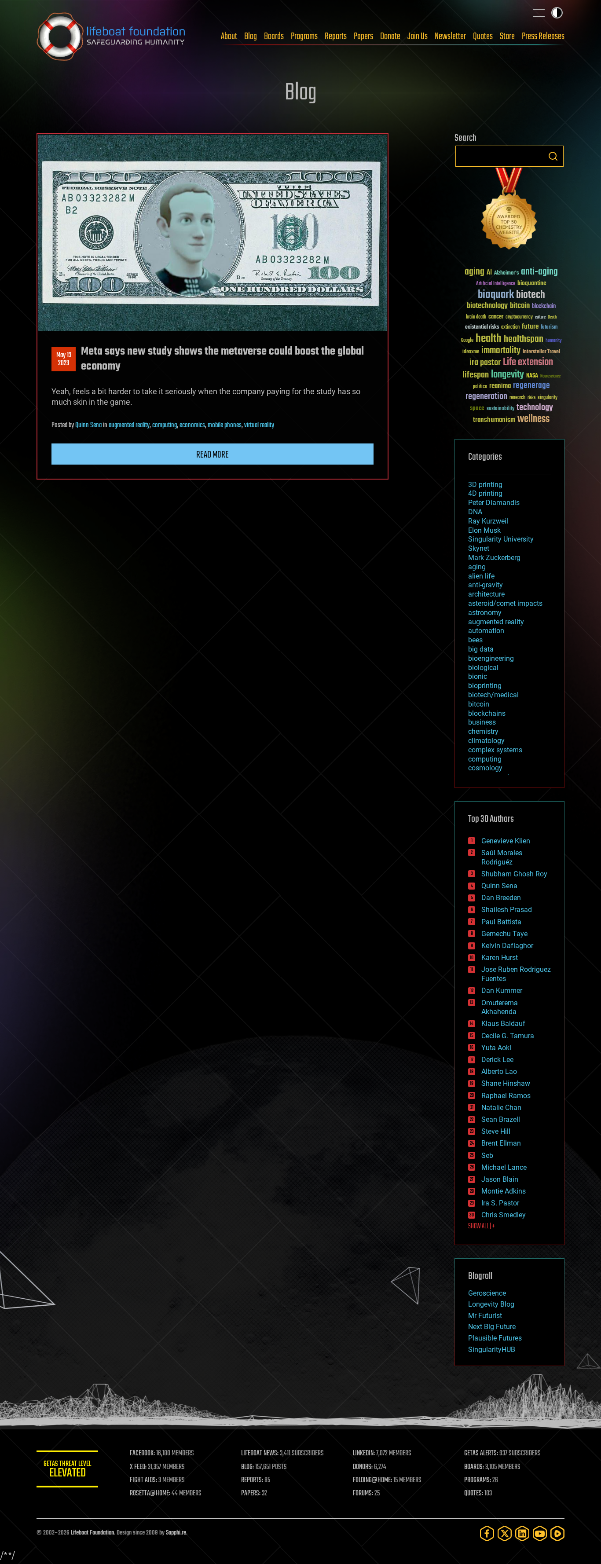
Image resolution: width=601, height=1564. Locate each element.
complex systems (495, 750)
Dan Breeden (501, 898)
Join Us (417, 36)
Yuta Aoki (496, 1048)
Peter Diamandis (494, 502)
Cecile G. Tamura (507, 1036)
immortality (500, 350)
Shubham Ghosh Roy (514, 874)
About (229, 36)
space (477, 408)
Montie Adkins (503, 1191)
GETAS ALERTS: (481, 1453)
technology (535, 408)
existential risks (482, 327)
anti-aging (539, 272)
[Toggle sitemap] (539, 12)
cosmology (485, 768)
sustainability (500, 409)
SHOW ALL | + (481, 1226)
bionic (477, 676)
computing (164, 425)
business (482, 722)
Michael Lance (504, 1167)
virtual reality (259, 425)
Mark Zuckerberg (494, 557)
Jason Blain (499, 1179)
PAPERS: (250, 1493)
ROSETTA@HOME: (150, 1493)
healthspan (523, 339)
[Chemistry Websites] (509, 210)
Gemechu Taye (504, 934)
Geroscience (487, 1293)
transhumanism (494, 420)
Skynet (478, 548)
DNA (475, 512)
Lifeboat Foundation (92, 1533)
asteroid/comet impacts (505, 603)
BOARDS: (474, 1467)
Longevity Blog (491, 1304)
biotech (530, 295)
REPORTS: (252, 1480)
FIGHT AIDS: (143, 1480)
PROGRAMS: (477, 1480)
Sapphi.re (176, 1533)
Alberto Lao (499, 1071)
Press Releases (543, 36)
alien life (481, 576)
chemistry (483, 731)
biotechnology (487, 306)
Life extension (528, 362)
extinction (510, 327)
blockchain (544, 306)
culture (540, 317)
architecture (486, 594)
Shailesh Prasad (506, 909)
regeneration (486, 397)
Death (552, 317)
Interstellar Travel (541, 352)
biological (483, 667)
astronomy (485, 612)
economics (192, 425)
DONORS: (363, 1467)
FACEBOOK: (142, 1453)
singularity (547, 398)
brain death (476, 317)
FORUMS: (363, 1493)
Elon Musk (484, 530)
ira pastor (485, 363)
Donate (390, 36)
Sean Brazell (500, 1119)
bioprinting (485, 685)
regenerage (531, 386)
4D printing (485, 493)
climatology (486, 740)
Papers (363, 36)
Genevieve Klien (505, 841)
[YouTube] (540, 1533)
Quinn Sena (88, 425)
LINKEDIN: (364, 1453)
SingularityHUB (491, 1349)
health (489, 339)
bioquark (496, 295)
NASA (532, 376)
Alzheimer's (506, 273)
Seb (487, 1155)
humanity (554, 341)
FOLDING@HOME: (372, 1480)
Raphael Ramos (506, 1096)
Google (467, 341)
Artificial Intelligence (495, 284)
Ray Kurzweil (488, 521)
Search (553, 156)
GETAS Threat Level (67, 1470)
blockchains (487, 713)
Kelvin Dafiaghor (507, 945)
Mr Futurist (485, 1315)
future (530, 326)
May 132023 (63, 359)
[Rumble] (557, 1533)
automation (486, 630)
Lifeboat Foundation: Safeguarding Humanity (111, 36)
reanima (500, 386)
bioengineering (491, 658)
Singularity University (501, 539)
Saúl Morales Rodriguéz (501, 857)
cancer (495, 317)
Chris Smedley (503, 1215)
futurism (549, 328)
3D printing (485, 484)
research (517, 398)
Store (507, 36)
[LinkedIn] (522, 1533)
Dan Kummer (501, 990)
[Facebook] (487, 1533)
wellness (533, 419)
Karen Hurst (499, 957)
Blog (250, 36)
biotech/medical (493, 695)
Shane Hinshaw (505, 1083)
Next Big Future (492, 1326)
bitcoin (520, 306)
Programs (304, 36)
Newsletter (450, 36)
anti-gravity (485, 585)
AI (489, 273)
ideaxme (470, 352)
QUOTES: (473, 1493)
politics (480, 387)
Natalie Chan (501, 1107)
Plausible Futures (495, 1338)
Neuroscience (550, 376)
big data (481, 649)
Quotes (483, 36)
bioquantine (531, 283)
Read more (212, 454)
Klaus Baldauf (503, 1023)
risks (531, 397)
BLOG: (247, 1467)
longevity (507, 375)
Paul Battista (501, 922)
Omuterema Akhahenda (499, 1007)
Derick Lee (497, 1059)
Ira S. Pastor (500, 1203)
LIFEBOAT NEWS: (260, 1453)
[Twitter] (505, 1533)
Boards (274, 36)
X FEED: (138, 1467)
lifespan (475, 375)
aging (474, 272)
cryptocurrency (519, 317)
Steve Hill (495, 1131)
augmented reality (129, 425)
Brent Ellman (501, 1143)
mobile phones (225, 425)
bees (475, 640)
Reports (336, 36)
